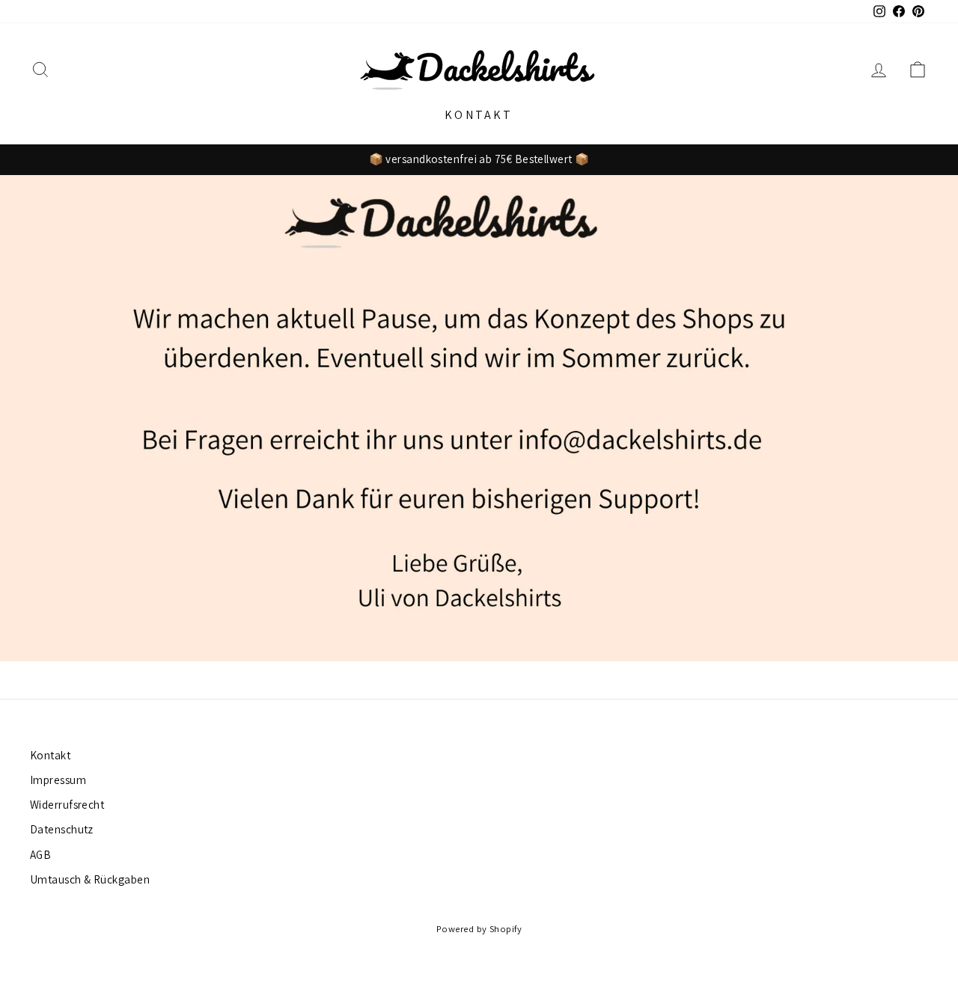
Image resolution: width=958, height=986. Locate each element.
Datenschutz (62, 828)
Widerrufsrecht (67, 804)
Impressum (58, 779)
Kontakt (479, 115)
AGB (40, 854)
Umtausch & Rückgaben (90, 879)
